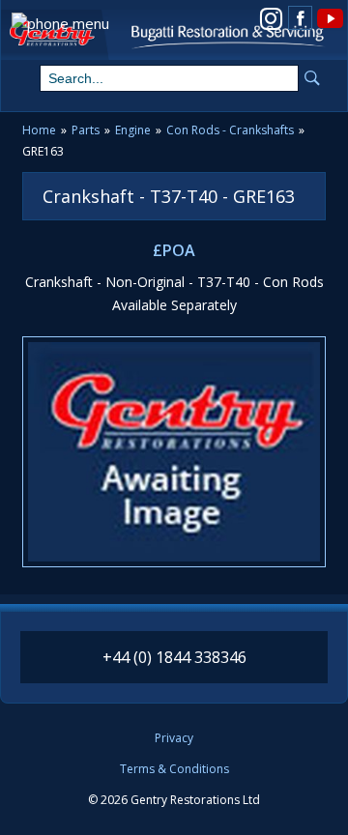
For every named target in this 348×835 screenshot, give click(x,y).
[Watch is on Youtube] (329, 17)
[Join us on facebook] (300, 18)
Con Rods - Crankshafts (230, 130)
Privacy (174, 738)
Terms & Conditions (174, 769)
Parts (86, 130)
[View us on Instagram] (271, 17)
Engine (133, 130)
